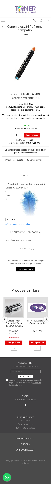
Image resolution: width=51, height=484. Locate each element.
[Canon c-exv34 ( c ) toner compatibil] (25, 63)
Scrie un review (25, 269)
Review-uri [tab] (25, 248)
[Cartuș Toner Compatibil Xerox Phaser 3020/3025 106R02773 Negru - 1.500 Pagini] (13, 307)
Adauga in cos (32, 135)
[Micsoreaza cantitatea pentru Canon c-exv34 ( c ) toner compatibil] (13, 135)
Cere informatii (35, 160)
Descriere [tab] (25, 175)
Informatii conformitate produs (17, 224)
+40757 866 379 (27, 424)
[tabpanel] (25, 63)
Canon (25, 35)
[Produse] (3, 21)
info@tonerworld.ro (27, 428)
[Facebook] (25, 405)
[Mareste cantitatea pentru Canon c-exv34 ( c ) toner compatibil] (19, 135)
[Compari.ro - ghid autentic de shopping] (25, 473)
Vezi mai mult (12, 219)
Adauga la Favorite (15, 160)
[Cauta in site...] (48, 20)
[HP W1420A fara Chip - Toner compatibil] (37, 307)
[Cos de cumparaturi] (41, 20)
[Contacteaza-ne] (35, 20)
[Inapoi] (2, 27)
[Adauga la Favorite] (14, 348)
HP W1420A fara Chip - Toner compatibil (37, 322)
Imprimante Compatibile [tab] (25, 232)
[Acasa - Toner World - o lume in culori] (25, 9)
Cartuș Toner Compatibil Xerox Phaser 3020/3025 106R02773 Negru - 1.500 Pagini (13, 323)
